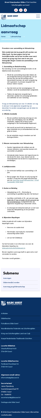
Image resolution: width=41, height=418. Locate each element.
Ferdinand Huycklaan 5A (10, 364)
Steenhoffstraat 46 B (9, 348)
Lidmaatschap (16, 36)
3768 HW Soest (6, 367)
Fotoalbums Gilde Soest (9, 323)
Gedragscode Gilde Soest (10, 402)
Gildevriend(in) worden (11, 282)
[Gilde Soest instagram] (21, 10)
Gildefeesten (6, 318)
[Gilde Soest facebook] (25, 10)
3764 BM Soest (6, 351)
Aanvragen (7, 278)
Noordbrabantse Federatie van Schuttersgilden (18, 328)
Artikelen (4, 313)
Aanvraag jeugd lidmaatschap (14, 287)
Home (3, 36)
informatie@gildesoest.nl (10, 378)
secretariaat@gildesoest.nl (10, 397)
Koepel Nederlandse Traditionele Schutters (16, 338)
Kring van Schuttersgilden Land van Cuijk (15, 333)
